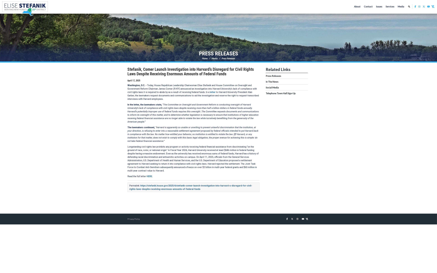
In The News (272, 81)
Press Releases (218, 53)
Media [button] (401, 6)
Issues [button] (379, 6)
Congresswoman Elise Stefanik (25, 8)
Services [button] (390, 6)
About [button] (357, 6)
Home (205, 58)
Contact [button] (368, 6)
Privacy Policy (133, 219)
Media (215, 58)
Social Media (272, 87)
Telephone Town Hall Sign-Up (281, 93)
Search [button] (409, 6)
